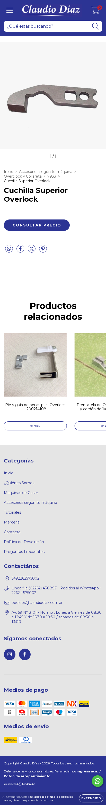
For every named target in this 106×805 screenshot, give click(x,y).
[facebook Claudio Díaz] (25, 654)
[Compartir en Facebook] (20, 250)
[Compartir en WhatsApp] (9, 249)
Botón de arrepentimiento (27, 776)
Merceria (12, 522)
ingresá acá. (87, 771)
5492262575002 (25, 578)
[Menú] (9, 10)
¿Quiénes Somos (19, 483)
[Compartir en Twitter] (32, 250)
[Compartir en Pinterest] (43, 250)
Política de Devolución (24, 542)
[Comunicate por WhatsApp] (97, 781)
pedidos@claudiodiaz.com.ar (37, 602)
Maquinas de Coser (21, 492)
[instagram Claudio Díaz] (9, 654)
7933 (51, 176)
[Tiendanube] (20, 785)
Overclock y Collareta (23, 176)
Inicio (8, 171)
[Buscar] (96, 26)
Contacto (12, 532)
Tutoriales (12, 512)
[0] (95, 11)
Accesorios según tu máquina (45, 171)
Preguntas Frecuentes (24, 551)
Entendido (91, 798)
